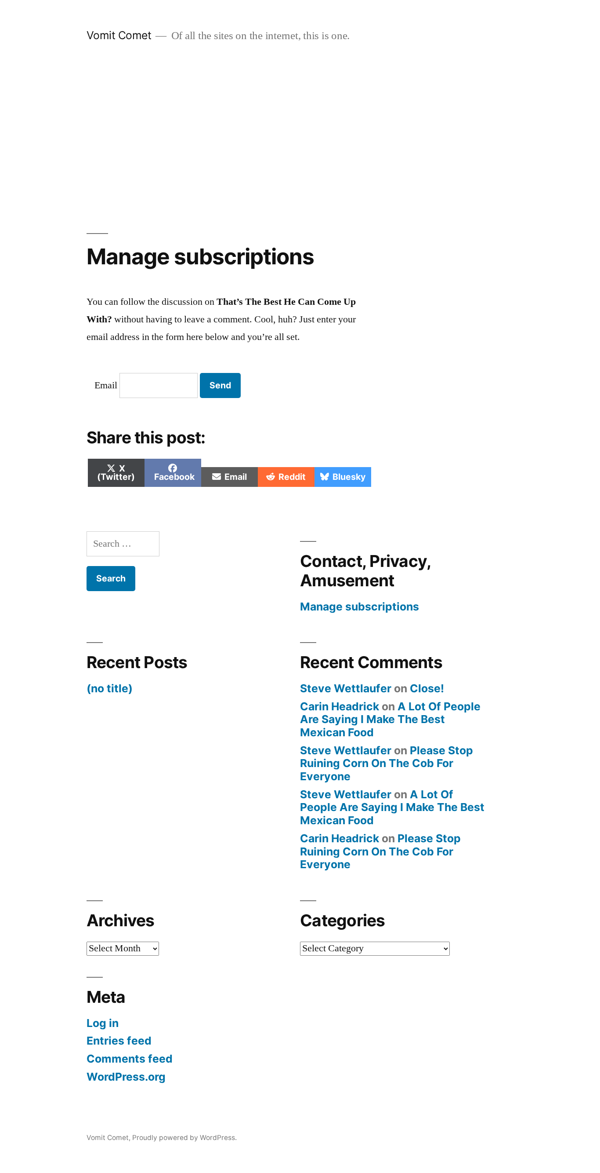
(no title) (110, 688)
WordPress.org (126, 1076)
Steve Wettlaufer (345, 688)
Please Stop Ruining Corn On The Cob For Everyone (386, 763)
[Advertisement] (300, 138)
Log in (103, 1023)
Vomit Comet (119, 35)
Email (105, 385)
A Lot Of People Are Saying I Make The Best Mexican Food (390, 719)
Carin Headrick (339, 706)
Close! (427, 688)
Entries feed (119, 1040)
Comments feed (130, 1058)
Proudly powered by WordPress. (184, 1137)
